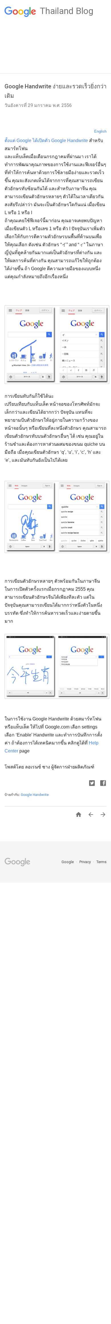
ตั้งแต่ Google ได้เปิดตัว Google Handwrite (46, 140)
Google (68, 862)
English (100, 131)
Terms (101, 862)
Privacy (85, 862)
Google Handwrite (35, 795)
